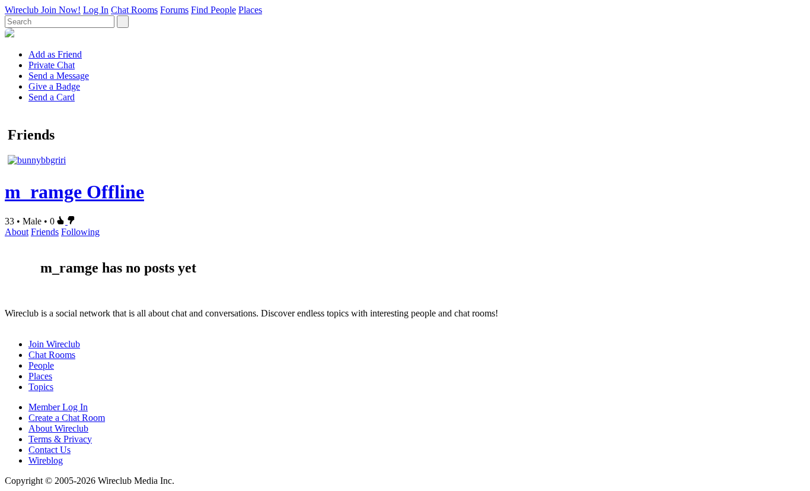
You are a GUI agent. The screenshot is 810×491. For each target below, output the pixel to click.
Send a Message (58, 76)
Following (80, 232)
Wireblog (45, 460)
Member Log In (58, 407)
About (16, 232)
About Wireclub (58, 428)
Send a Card (51, 97)
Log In (96, 10)
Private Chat (51, 65)
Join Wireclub (54, 344)
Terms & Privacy (60, 439)
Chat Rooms (134, 10)
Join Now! (61, 10)
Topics (40, 387)
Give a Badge (54, 86)
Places (250, 10)
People (41, 365)
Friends (45, 232)
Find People (213, 10)
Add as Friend (55, 54)
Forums (174, 10)
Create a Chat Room (66, 418)
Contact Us (49, 450)
